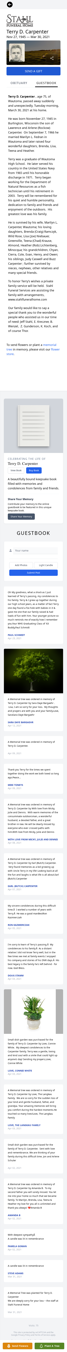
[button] (33, 671)
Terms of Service (42, 1335)
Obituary (19, 83)
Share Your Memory (21, 516)
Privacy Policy (24, 1335)
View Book (16, 470)
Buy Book (34, 470)
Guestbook (46, 83)
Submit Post (33, 572)
